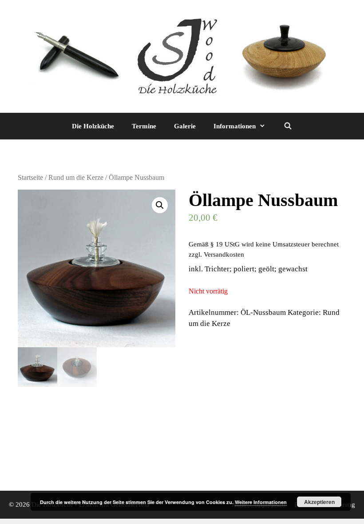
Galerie (185, 126)
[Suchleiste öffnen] (287, 126)
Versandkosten (224, 254)
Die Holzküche (93, 126)
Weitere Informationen (261, 502)
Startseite (30, 177)
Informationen (235, 126)
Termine (144, 126)
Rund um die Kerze (75, 177)
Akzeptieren (319, 502)
